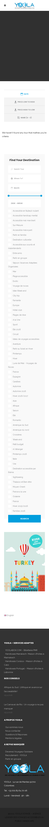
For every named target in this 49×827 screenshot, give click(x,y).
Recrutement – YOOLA (16, 755)
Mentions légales (13, 738)
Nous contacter (12, 731)
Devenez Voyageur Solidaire (19, 751)
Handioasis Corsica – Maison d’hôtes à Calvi (23, 663)
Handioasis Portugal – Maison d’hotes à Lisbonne (23, 670)
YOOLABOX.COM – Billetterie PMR (21, 650)
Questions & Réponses (16, 734)
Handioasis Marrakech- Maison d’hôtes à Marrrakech (24, 656)
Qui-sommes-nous (14, 727)
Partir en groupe (13, 759)
